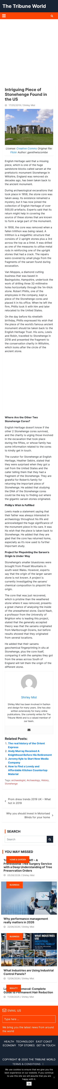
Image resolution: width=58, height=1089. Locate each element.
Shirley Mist (29, 105)
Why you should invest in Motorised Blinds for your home (28, 815)
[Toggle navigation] (4, 16)
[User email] (29, 730)
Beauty (14, 988)
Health (9, 1041)
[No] (54, 1077)
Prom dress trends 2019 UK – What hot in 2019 (29, 801)
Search (50, 839)
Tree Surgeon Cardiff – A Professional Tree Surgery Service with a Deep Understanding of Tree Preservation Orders (28, 865)
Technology (25, 1041)
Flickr (14, 152)
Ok (29, 1083)
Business (14, 885)
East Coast (44, 1041)
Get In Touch (46, 1045)
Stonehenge (11, 783)
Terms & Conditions (26, 1064)
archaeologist (18, 780)
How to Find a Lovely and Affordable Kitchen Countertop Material (27, 770)
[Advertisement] (29, 49)
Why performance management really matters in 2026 (26, 920)
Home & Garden (18, 859)
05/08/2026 (13, 875)
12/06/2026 (13, 978)
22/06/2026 (13, 926)
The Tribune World (24, 6)
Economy (9, 1045)
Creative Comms (26, 148)
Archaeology (33, 780)
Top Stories (26, 1045)
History (45, 780)
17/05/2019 (15, 105)
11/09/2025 (13, 996)
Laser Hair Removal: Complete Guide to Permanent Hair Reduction (28, 990)
